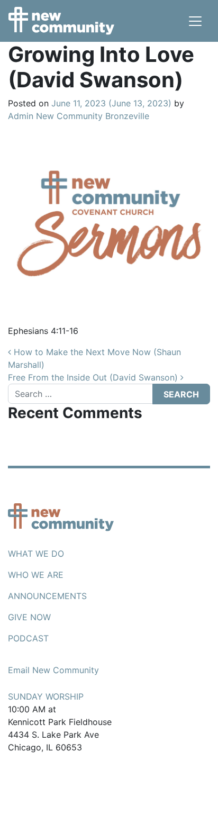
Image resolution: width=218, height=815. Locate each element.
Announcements (47, 596)
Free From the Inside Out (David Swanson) (94, 377)
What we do (36, 553)
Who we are (35, 574)
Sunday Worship (46, 696)
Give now (29, 617)
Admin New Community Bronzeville (78, 116)
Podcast (28, 638)
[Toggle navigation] (195, 21)
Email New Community (53, 670)
